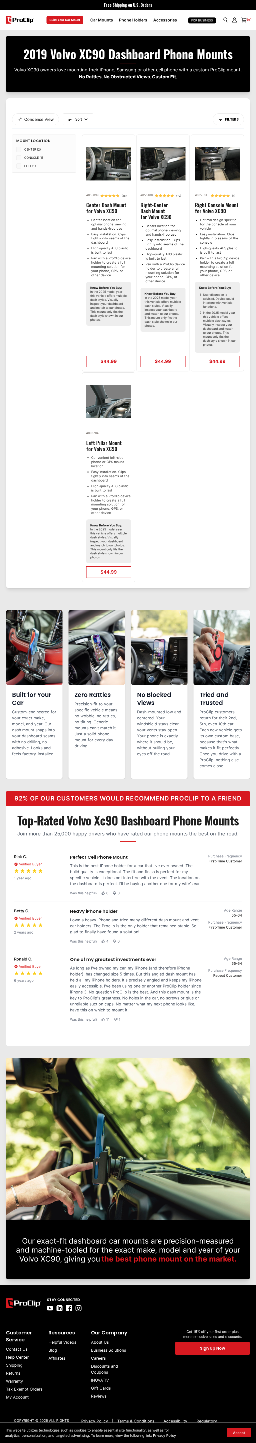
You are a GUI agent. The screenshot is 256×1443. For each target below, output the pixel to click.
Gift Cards (101, 1388)
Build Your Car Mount (65, 20)
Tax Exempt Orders (24, 1389)
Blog (52, 1350)
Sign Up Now (212, 1348)
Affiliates (56, 1358)
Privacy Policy (164, 1435)
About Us (100, 1342)
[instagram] (79, 1308)
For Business (202, 20)
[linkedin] (59, 1308)
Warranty (14, 1381)
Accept (239, 1433)
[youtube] (50, 1308)
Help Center (17, 1357)
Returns (13, 1373)
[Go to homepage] (20, 20)
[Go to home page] (23, 1304)
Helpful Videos (62, 1342)
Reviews (98, 1396)
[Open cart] (243, 20)
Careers (98, 1358)
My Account (17, 1397)
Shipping (14, 1365)
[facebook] (69, 1308)
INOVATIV (100, 1380)
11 (108, 1019)
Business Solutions (108, 1350)
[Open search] (225, 19)
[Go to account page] (234, 19)
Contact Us (17, 1349)
